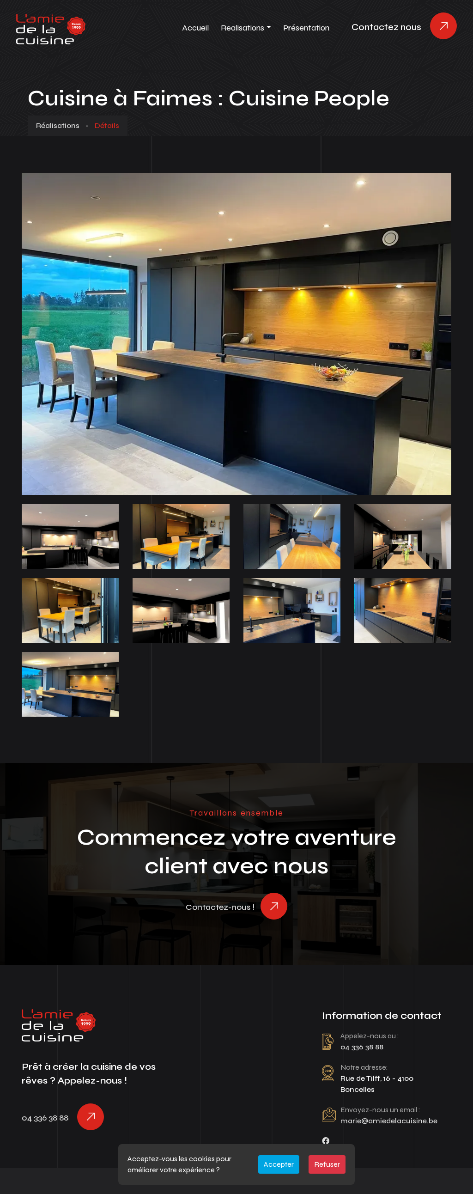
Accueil (195, 28)
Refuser (327, 1164)
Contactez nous (386, 27)
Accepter (279, 1164)
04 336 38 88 (45, 1118)
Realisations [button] (242, 28)
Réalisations (57, 125)
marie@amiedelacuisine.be (388, 1120)
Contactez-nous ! (220, 907)
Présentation (306, 28)
